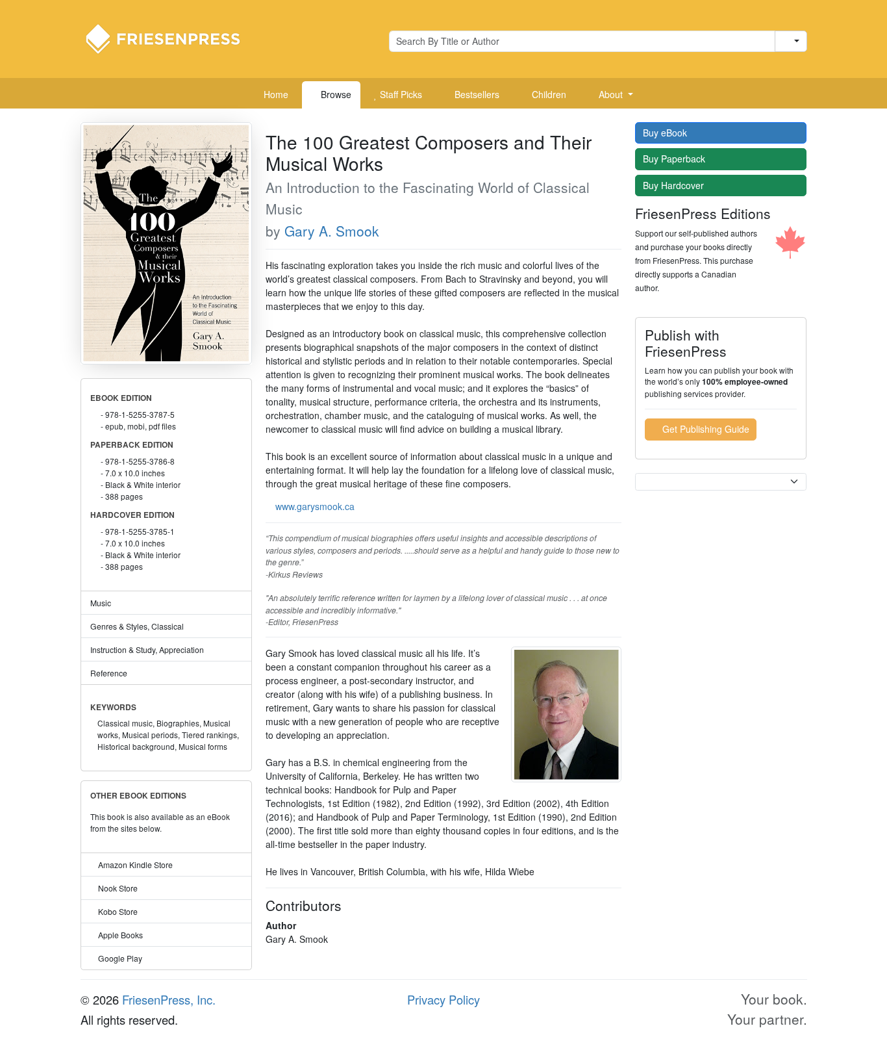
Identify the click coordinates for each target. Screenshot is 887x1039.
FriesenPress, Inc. (169, 999)
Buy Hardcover (674, 185)
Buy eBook (666, 132)
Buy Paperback (675, 158)
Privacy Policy (443, 999)
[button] (611, 95)
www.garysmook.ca (315, 506)
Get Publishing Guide (704, 428)
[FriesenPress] (171, 37)
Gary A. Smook (331, 230)
